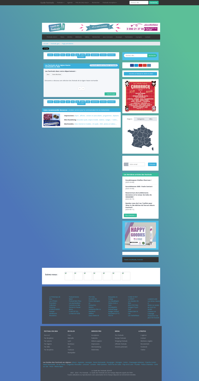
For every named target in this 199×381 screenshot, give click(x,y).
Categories (140, 119)
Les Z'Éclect (53, 301)
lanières (101, 120)
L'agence (143, 335)
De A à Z (47, 335)
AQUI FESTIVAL (133, 305)
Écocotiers (52, 303)
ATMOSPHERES (54, 309)
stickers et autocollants (94, 116)
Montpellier (71, 353)
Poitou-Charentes (147, 364)
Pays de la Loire (128, 364)
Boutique (119, 37)
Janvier (50, 55)
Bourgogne (110, 362)
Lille (69, 347)
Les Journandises (74, 303)
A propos (139, 37)
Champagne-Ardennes (136, 362)
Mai (73, 55)
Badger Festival (113, 311)
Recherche (153, 3)
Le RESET (131, 299)
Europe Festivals (120, 338)
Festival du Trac (153, 316)
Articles (69, 37)
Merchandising (96, 347)
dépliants (116, 116)
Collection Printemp (52, 306)
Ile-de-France (60, 364)
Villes (150, 119)
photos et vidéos (109, 124)
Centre (125, 362)
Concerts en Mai (74, 305)
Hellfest (91, 313)
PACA (51, 366)
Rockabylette (112, 307)
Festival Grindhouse (53, 312)
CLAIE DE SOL (73, 311)
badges (108, 120)
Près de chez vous (82, 3)
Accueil (46, 44)
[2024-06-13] (139, 196)
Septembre (95, 55)
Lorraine (93, 364)
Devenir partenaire (121, 347)
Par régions (48, 344)
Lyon (69, 341)
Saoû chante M (94, 315)
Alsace (74, 362)
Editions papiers (96, 341)
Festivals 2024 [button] (51, 37)
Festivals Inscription (109, 3)
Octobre (103, 55)
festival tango (112, 309)
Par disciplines (48, 338)
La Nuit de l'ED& (74, 313)
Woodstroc (53, 315)
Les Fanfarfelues (133, 315)
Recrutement (144, 344)
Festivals (60, 3)
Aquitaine (81, 362)
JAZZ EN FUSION (153, 318)
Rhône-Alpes (59, 366)
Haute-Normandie (49, 364)
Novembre (111, 55)
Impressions (95, 344)
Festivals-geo (55, 44)
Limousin (86, 364)
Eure (48, 74)
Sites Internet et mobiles (83, 124)
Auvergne (89, 362)
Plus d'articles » (130, 215)
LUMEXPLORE (152, 299)
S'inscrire (152, 164)
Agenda (69, 3)
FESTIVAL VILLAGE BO (93, 298)
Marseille (71, 338)
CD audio (95, 124)
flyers (77, 116)
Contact (147, 37)
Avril (68, 55)
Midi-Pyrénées (102, 364)
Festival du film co (95, 309)
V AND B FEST (133, 297)
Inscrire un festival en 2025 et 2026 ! (141, 74)
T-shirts (114, 120)
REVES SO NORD (153, 305)
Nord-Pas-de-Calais (114, 364)
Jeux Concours (108, 37)
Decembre (81, 57)
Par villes (47, 347)
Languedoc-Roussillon (74, 364)
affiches (82, 116)
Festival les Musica (92, 306)
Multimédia (95, 350)
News (62, 37)
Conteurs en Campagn (152, 312)
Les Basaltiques (113, 301)
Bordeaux (71, 344)
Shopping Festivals (121, 341)
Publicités (94, 338)
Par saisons (48, 341)
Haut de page (111, 94)
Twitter (142, 350)
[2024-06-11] (140, 206)
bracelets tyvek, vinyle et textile (87, 120)
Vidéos (87, 37)
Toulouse (71, 350)
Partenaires (129, 37)
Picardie (137, 364)
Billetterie (78, 37)
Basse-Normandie (99, 362)
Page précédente (67, 44)
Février (57, 55)
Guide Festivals (47, 2)
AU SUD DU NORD (152, 308)
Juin (77, 55)
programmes (107, 116)
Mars (62, 55)
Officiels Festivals (121, 344)
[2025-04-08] (138, 181)
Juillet (82, 55)
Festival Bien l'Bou (75, 301)
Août (87, 55)
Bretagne (119, 362)
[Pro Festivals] (99, 10)
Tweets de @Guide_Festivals (133, 260)
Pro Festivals (119, 335)
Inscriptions (95, 335)
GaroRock (92, 311)
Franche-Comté (150, 362)
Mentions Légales (146, 341)
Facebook (143, 347)
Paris (69, 335)
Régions (129, 119)
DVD (101, 124)
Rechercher (96, 3)
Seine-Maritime (56, 74)
